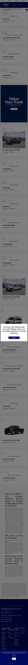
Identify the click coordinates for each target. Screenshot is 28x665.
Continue (14, 337)
